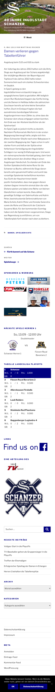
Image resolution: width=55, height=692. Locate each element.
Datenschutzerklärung (14, 629)
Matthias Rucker (30, 47)
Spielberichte (24, 233)
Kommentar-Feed (12, 662)
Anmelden (9, 651)
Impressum (9, 635)
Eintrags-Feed (10, 657)
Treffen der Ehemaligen (15, 560)
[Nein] (51, 684)
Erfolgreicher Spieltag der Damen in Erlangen (25, 566)
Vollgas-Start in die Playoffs (17, 546)
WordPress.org (11, 668)
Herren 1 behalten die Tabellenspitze (21, 571)
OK (13, 686)
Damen (11, 233)
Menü (29, 37)
